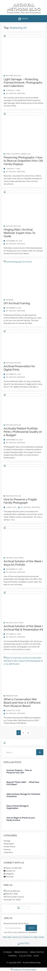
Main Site (7, 937)
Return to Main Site (13, 868)
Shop (36, 955)
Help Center (39, 937)
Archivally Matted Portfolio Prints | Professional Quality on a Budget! (23, 431)
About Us (16, 937)
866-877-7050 (11, 893)
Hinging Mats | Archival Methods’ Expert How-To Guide (19, 232)
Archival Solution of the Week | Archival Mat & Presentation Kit (23, 627)
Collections (8, 852)
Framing (9, 300)
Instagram (9, 873)
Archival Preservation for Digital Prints (19, 367)
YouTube (9, 876)
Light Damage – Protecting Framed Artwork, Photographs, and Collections (23, 82)
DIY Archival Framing (17, 303)
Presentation (12, 696)
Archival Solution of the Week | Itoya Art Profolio (23, 562)
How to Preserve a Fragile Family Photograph (20, 500)
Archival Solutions (14, 558)
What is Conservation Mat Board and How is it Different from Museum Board (22, 702)
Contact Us (10, 870)
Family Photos (9, 846)
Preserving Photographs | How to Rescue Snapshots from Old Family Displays (23, 160)
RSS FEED (24, 943)
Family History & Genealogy (18, 154)
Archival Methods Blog (23, 6)
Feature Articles (13, 76)
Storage (7, 840)
